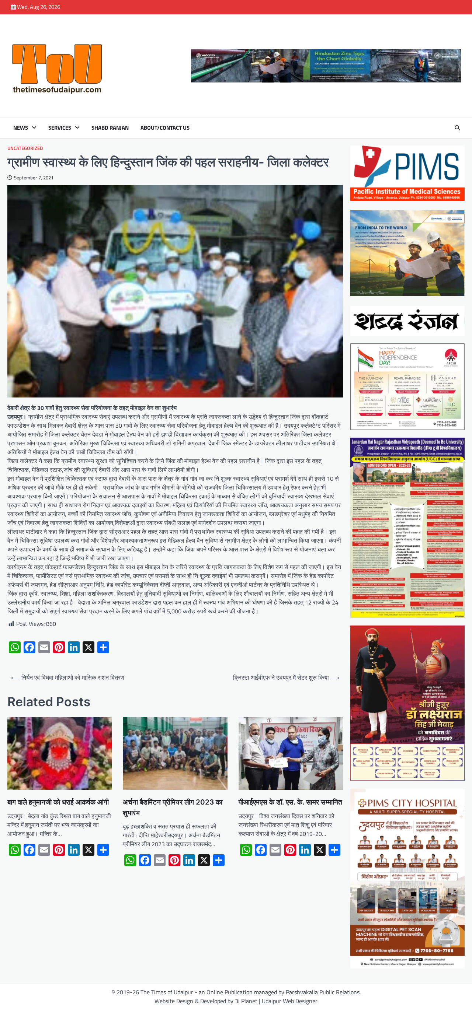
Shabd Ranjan (110, 128)
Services (59, 128)
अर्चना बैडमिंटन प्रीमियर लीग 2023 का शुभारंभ (172, 807)
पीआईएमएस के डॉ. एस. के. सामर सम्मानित (290, 802)
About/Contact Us (165, 128)
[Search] (457, 127)
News (20, 128)
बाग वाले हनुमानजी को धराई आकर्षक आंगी (58, 802)
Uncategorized (25, 148)
